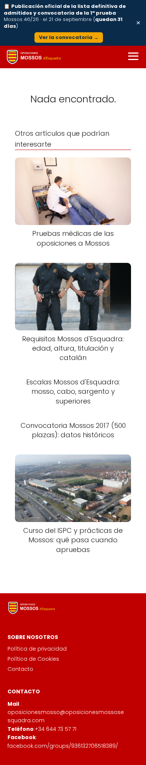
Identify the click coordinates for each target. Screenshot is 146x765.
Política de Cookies (33, 659)
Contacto (20, 669)
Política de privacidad (37, 648)
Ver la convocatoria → (68, 37)
